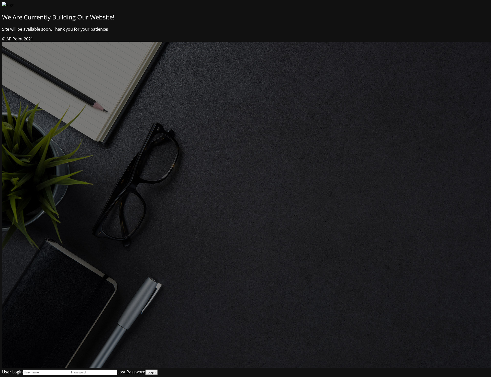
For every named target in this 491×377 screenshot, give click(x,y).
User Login (12, 372)
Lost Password (131, 372)
